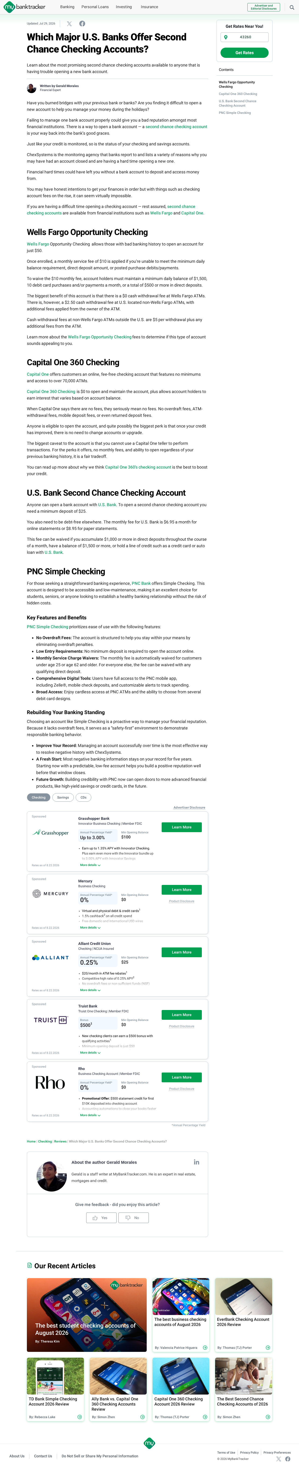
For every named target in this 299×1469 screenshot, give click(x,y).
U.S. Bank (107, 504)
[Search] (292, 7)
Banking (67, 6)
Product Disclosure (181, 901)
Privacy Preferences (277, 1452)
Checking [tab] (39, 797)
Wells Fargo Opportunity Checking (100, 336)
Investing (124, 6)
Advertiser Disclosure (189, 807)
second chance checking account (176, 126)
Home (31, 1141)
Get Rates (244, 52)
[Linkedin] (196, 1162)
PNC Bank (141, 583)
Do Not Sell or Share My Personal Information (100, 1456)
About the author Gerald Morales (104, 1162)
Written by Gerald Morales (59, 86)
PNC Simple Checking (47, 626)
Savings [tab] (63, 797)
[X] (278, 1459)
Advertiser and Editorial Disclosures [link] (264, 7)
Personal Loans (95, 6)
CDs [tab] (83, 797)
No (136, 1218)
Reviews (60, 1141)
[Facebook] (288, 1459)
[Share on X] (69, 23)
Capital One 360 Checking (51, 391)
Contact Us (43, 1456)
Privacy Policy (249, 1452)
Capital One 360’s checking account (138, 467)
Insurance (149, 6)
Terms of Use (226, 1452)
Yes (103, 1218)
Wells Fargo (161, 212)
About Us (17, 1456)
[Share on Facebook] (82, 23)
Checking (45, 1141)
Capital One (192, 212)
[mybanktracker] (22, 7)
